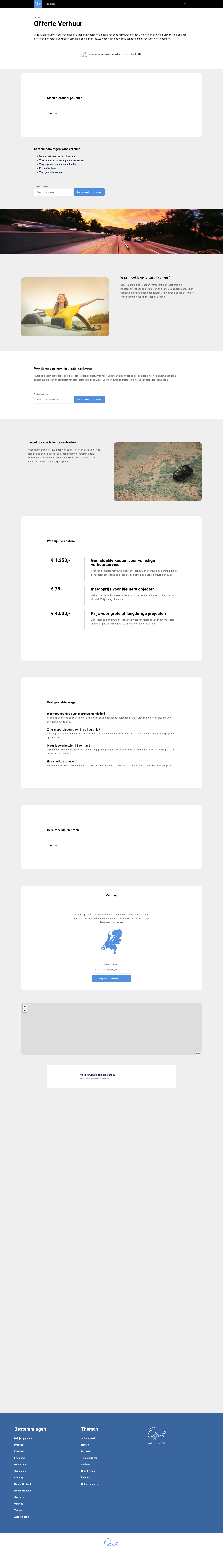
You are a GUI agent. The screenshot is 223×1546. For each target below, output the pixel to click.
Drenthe (18, 1444)
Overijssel (19, 1497)
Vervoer (54, 113)
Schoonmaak (88, 1438)
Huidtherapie (88, 1471)
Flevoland (19, 1451)
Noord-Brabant (22, 1484)
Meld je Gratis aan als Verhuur (98, 1074)
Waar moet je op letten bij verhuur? (58, 156)
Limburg (18, 1477)
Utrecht (18, 1503)
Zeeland (18, 1510)
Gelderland (20, 1464)
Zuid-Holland (21, 1516)
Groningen (20, 1471)
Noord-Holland (22, 1490)
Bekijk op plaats (23, 1438)
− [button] (25, 1010)
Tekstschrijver (89, 1458)
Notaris (85, 1444)
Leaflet (198, 1053)
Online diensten (89, 1484)
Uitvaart (85, 1451)
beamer (85, 1477)
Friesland (19, 1458)
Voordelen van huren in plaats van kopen (61, 160)
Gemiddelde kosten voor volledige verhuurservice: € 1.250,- (116, 54)
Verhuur (85, 1464)
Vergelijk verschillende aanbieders (58, 164)
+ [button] (25, 1006)
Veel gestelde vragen (51, 172)
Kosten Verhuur (47, 168)
